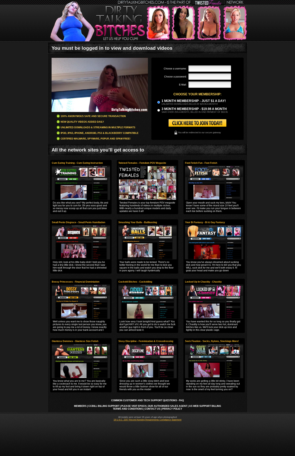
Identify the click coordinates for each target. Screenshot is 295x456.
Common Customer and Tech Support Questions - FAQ (147, 400)
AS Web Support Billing (205, 406)
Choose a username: (175, 68)
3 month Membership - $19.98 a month (194, 109)
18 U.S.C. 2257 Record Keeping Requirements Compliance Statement (147, 419)
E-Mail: (183, 84)
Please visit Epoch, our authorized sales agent (154, 406)
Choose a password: (175, 76)
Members (80, 406)
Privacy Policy (172, 408)
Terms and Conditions (128, 408)
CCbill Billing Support (103, 406)
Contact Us (152, 408)
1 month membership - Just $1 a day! (194, 101)
